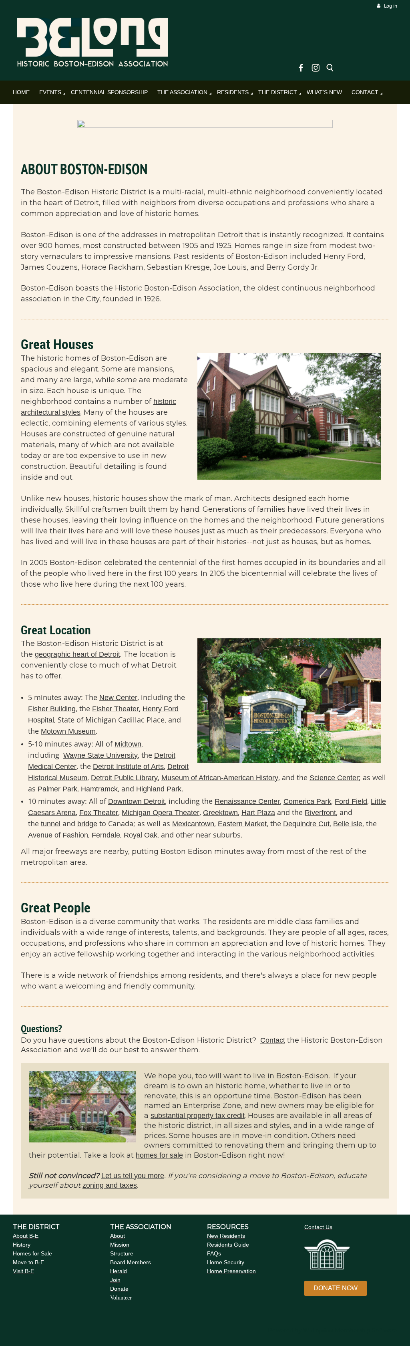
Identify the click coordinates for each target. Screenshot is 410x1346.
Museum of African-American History (219, 778)
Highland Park (158, 789)
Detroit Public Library (124, 778)
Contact (272, 1040)
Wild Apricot (318, 1330)
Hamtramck (99, 789)
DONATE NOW (336, 1288)
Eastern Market (242, 824)
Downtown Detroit (136, 801)
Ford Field (351, 801)
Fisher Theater (115, 709)
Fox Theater (98, 813)
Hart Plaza (258, 813)
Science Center (334, 778)
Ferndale (106, 835)
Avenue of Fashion (58, 835)
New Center (118, 698)
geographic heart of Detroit (77, 654)
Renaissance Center (247, 801)
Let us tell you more (132, 1176)
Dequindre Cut (306, 824)
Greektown (220, 813)
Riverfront (320, 813)
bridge (87, 824)
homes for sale (159, 1155)
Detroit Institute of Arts (128, 767)
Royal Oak (140, 835)
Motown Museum (68, 731)
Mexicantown (193, 824)
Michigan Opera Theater (160, 813)
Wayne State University (100, 755)
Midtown (128, 744)
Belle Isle (347, 824)
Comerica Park (307, 801)
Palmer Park (57, 789)
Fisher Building (52, 709)
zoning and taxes (109, 1185)
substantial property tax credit (198, 1116)
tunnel (50, 824)
